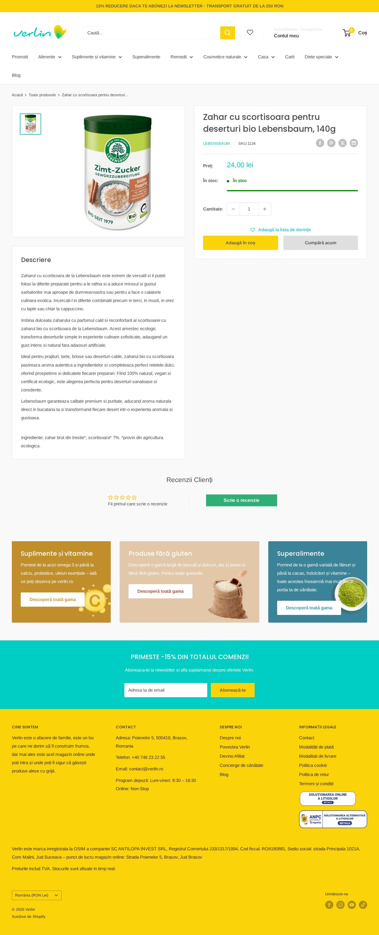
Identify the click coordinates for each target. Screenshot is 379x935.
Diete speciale (318, 56)
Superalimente (146, 56)
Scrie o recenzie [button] (241, 500)
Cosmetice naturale (222, 56)
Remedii (179, 56)
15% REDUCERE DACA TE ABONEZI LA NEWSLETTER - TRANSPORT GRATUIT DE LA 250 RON (189, 6)
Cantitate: (213, 208)
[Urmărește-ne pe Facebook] (329, 905)
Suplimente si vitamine (93, 56)
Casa (263, 56)
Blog (16, 75)
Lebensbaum (216, 143)
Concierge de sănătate (241, 765)
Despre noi (230, 737)
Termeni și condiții (316, 783)
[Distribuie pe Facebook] (320, 143)
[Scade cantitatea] (233, 209)
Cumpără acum (320, 242)
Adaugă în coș (240, 242)
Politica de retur (314, 774)
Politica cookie (313, 765)
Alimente (46, 56)
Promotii (20, 56)
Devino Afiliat (232, 756)
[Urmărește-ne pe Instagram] (340, 905)
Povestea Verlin (235, 746)
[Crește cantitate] (264, 209)
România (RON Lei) (31, 895)
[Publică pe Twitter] (342, 143)
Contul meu (286, 35)
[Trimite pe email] (354, 143)
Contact (306, 737)
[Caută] (227, 32)
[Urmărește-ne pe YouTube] (352, 905)
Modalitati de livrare (317, 756)
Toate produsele (42, 95)
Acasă (17, 95)
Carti (289, 56)
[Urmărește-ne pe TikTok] (363, 905)
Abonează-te (233, 690)
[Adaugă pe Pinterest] (331, 143)
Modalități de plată (316, 746)
